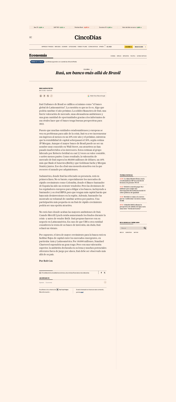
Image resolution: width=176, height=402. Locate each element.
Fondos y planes (82, 46)
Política (132, 56)
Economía (64, 46)
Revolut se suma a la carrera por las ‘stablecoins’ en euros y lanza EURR (133, 199)
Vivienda (113, 56)
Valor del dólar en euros (129, 27)
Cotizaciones (72, 46)
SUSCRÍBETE (128, 47)
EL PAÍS (108, 46)
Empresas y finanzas (47, 46)
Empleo (119, 56)
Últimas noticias (93, 46)
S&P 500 (56, 27)
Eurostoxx (129, 232)
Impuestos (126, 56)
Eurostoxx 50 (103, 27)
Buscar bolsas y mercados (129, 222)
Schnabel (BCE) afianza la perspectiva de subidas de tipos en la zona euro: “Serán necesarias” (133, 207)
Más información (44, 292)
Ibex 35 (36, 27)
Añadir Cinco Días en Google (97, 96)
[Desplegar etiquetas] (105, 282)
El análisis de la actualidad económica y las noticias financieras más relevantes (65, 273)
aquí (82, 292)
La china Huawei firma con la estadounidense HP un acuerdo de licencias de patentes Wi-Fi (132, 181)
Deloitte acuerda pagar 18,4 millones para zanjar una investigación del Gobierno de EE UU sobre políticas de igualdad (133, 190)
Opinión (101, 46)
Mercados (57, 46)
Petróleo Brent (79, 27)
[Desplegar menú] (30, 37)
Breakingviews (46, 88)
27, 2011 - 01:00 (45, 90)
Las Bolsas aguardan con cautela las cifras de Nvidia (61, 61)
